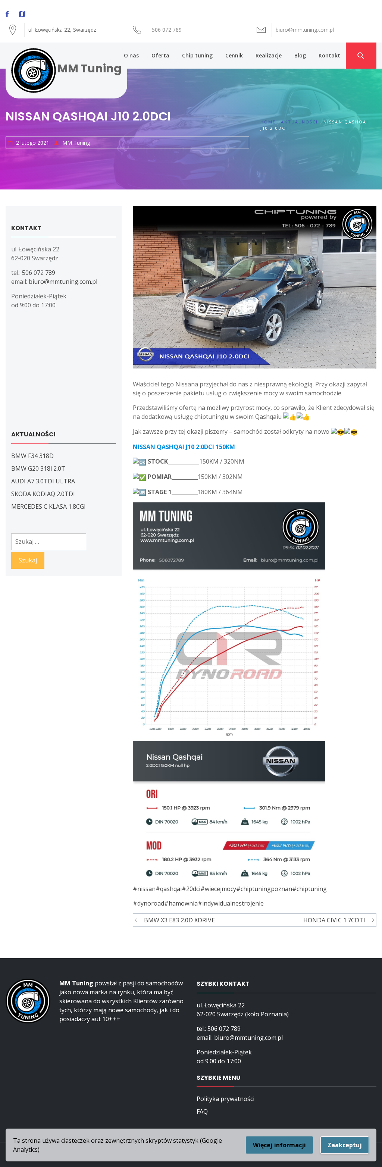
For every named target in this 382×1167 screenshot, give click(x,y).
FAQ (202, 1111)
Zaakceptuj (345, 1145)
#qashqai (169, 889)
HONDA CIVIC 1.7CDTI (334, 920)
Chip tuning (197, 55)
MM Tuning (89, 68)
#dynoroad (148, 903)
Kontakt (329, 55)
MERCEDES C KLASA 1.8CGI (48, 506)
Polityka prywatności (225, 1099)
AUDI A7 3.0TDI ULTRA (43, 481)
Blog (300, 55)
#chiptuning (309, 889)
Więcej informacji (279, 1145)
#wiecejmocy (218, 889)
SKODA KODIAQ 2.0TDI (43, 494)
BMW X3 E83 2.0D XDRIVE (179, 920)
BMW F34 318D (32, 456)
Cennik (234, 55)
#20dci (191, 889)
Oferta (160, 55)
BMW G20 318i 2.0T (38, 468)
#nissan (144, 889)
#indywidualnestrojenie (231, 903)
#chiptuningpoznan (264, 889)
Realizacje (269, 55)
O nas (131, 55)
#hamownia (181, 903)
